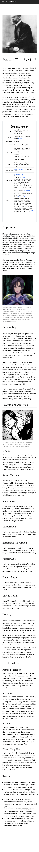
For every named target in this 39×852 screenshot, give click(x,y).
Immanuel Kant (19, 174)
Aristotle (22, 177)
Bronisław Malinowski (24, 197)
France (20, 138)
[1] (32, 210)
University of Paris (19, 169)
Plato (22, 176)
